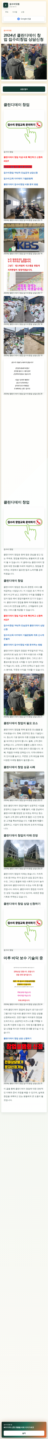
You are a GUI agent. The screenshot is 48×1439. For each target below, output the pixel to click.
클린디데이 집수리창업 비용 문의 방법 (21, 184)
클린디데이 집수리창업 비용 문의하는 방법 (23, 644)
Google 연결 (24, 19)
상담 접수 (24, 89)
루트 (6, 12)
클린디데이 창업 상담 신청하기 (17, 1038)
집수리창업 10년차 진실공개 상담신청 (21, 172)
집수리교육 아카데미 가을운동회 (18, 178)
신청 (22, 12)
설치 (24, 1433)
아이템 (14, 12)
